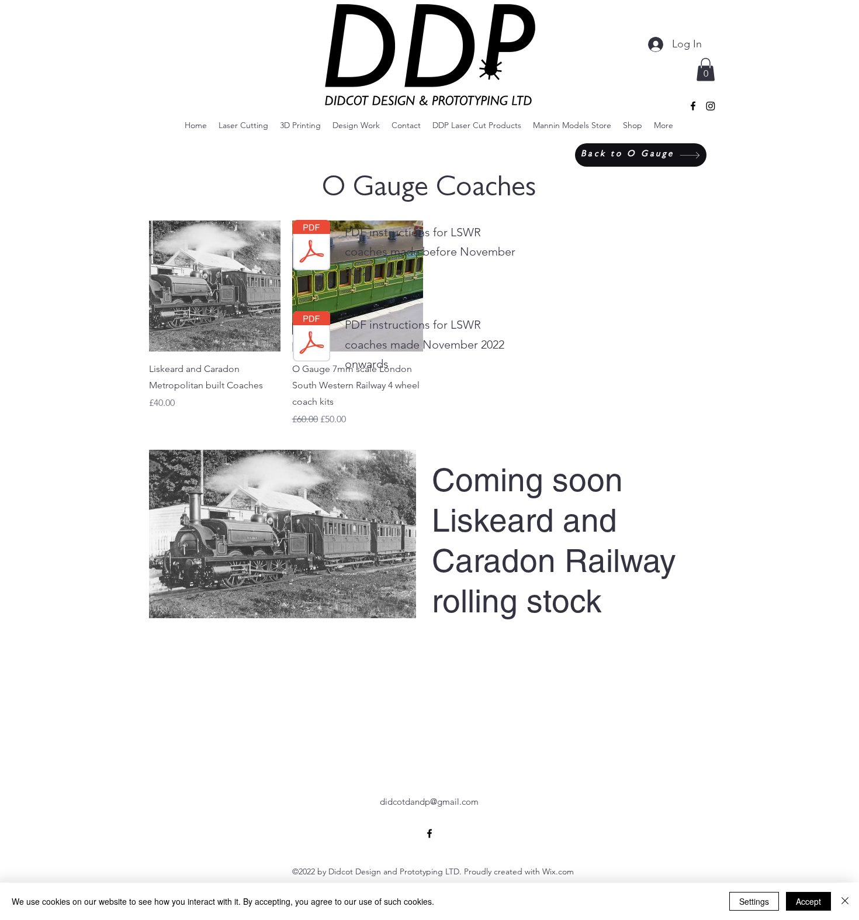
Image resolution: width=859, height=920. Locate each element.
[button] (705, 69)
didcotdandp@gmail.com (429, 801)
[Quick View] (214, 286)
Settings (754, 901)
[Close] (845, 901)
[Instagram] (710, 106)
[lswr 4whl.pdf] (311, 338)
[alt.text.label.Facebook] (693, 106)
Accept (808, 901)
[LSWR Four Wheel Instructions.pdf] (311, 247)
